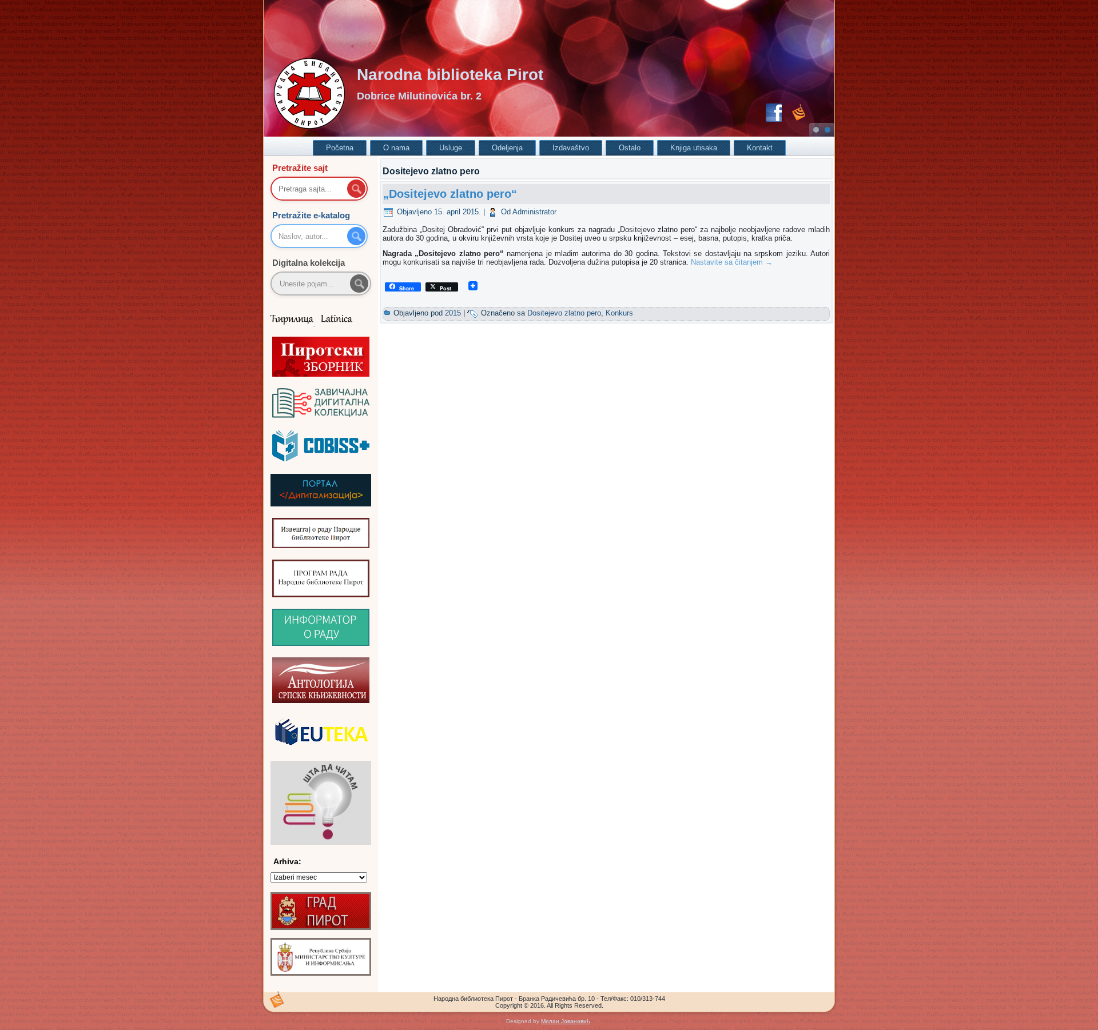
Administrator (534, 211)
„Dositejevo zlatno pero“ (450, 193)
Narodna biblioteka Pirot (450, 74)
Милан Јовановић (565, 1021)
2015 (453, 313)
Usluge (450, 147)
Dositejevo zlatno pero (564, 313)
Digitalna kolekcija (308, 263)
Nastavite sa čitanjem (732, 262)
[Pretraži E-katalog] (356, 236)
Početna (339, 147)
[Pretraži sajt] (356, 188)
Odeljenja (507, 147)
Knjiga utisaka (693, 147)
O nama (396, 147)
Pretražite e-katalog (311, 215)
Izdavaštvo (570, 147)
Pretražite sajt (300, 168)
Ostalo (629, 147)
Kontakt (760, 147)
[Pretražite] (359, 283)
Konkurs (619, 313)
